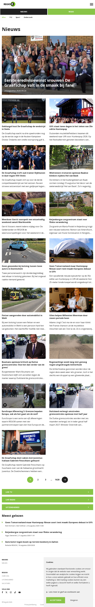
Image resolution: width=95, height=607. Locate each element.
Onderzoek (28, 17)
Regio (71, 11)
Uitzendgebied (7, 580)
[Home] (24, 4)
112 (10, 17)
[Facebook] (2, 592)
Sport (18, 17)
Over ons (5, 576)
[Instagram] (11, 592)
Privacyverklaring (30, 605)
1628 (57, 479)
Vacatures (6, 583)
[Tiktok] (15, 592)
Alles (4, 17)
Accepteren (55, 600)
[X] (6, 592)
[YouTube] (20, 592)
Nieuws (23, 11)
